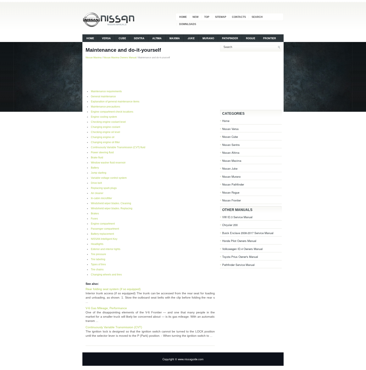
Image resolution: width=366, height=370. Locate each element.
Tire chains (97, 269)
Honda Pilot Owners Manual (239, 241)
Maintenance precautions (105, 106)
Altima (157, 38)
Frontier (269, 38)
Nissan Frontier (231, 200)
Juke (191, 38)
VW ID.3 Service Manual (237, 217)
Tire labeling (98, 259)
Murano (208, 38)
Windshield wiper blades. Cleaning (111, 203)
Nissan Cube (230, 137)
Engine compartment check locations (112, 111)
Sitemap (220, 16)
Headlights (97, 244)
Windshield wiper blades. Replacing (111, 208)
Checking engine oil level (105, 132)
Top (206, 16)
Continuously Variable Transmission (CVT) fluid (118, 147)
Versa (106, 38)
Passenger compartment (105, 228)
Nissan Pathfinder (233, 184)
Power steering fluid (102, 152)
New (195, 16)
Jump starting (98, 172)
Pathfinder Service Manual (238, 265)
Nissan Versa (230, 129)
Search (257, 16)
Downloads (187, 24)
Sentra (139, 38)
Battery (95, 167)
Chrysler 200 (230, 225)
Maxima (174, 38)
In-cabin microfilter (101, 198)
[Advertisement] (150, 74)
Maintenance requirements (106, 91)
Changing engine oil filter (105, 142)
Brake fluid (97, 157)
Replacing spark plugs (104, 188)
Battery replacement (102, 233)
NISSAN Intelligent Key (104, 238)
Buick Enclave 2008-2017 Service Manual (247, 233)
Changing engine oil (102, 137)
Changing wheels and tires (106, 274)
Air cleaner (97, 193)
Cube (122, 38)
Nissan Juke (229, 168)
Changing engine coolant (105, 127)
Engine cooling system (104, 116)
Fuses (94, 218)
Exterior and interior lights (105, 249)
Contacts (239, 16)
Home (183, 16)
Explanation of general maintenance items (115, 101)
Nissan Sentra (231, 145)
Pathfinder (230, 38)
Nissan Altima (230, 153)
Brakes (95, 213)
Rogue (250, 38)
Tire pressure (98, 254)
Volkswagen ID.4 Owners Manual (242, 249)
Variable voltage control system (109, 177)
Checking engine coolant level (108, 121)
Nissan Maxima (93, 57)
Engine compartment (103, 223)
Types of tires (98, 264)
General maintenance (103, 96)
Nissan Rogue (230, 192)
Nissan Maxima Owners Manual (119, 57)
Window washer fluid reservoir (108, 162)
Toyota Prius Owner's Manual (240, 257)
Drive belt (96, 183)
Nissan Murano (231, 177)
